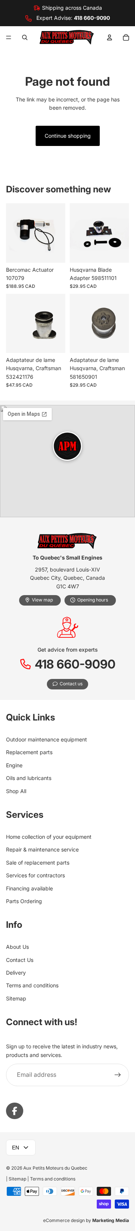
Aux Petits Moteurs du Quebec (55, 1168)
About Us (17, 947)
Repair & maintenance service (42, 849)
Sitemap (16, 998)
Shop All (16, 790)
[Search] (24, 37)
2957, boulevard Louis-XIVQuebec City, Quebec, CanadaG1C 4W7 (67, 577)
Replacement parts (29, 752)
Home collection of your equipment (49, 837)
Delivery (16, 972)
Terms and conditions (32, 985)
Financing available (29, 888)
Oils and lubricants (28, 778)
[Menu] (8, 37)
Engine (14, 765)
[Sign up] (118, 1075)
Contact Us (19, 959)
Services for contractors (35, 875)
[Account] (109, 37)
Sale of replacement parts (37, 862)
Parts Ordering (24, 901)
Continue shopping (68, 135)
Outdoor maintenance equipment (46, 739)
